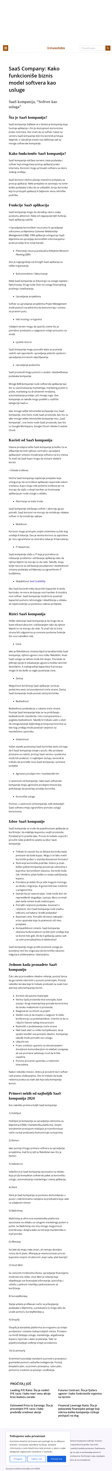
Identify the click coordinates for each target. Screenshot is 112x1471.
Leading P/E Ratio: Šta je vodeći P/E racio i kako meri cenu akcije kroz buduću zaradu (30, 1393)
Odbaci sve (36, 1459)
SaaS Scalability (37, 581)
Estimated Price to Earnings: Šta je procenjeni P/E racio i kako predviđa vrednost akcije (31, 1409)
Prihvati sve (56, 1459)
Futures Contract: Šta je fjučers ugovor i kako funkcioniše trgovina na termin (80, 1393)
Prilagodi (18, 1459)
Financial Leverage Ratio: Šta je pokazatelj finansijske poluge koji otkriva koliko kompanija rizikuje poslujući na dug (79, 1410)
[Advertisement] (56, 21)
